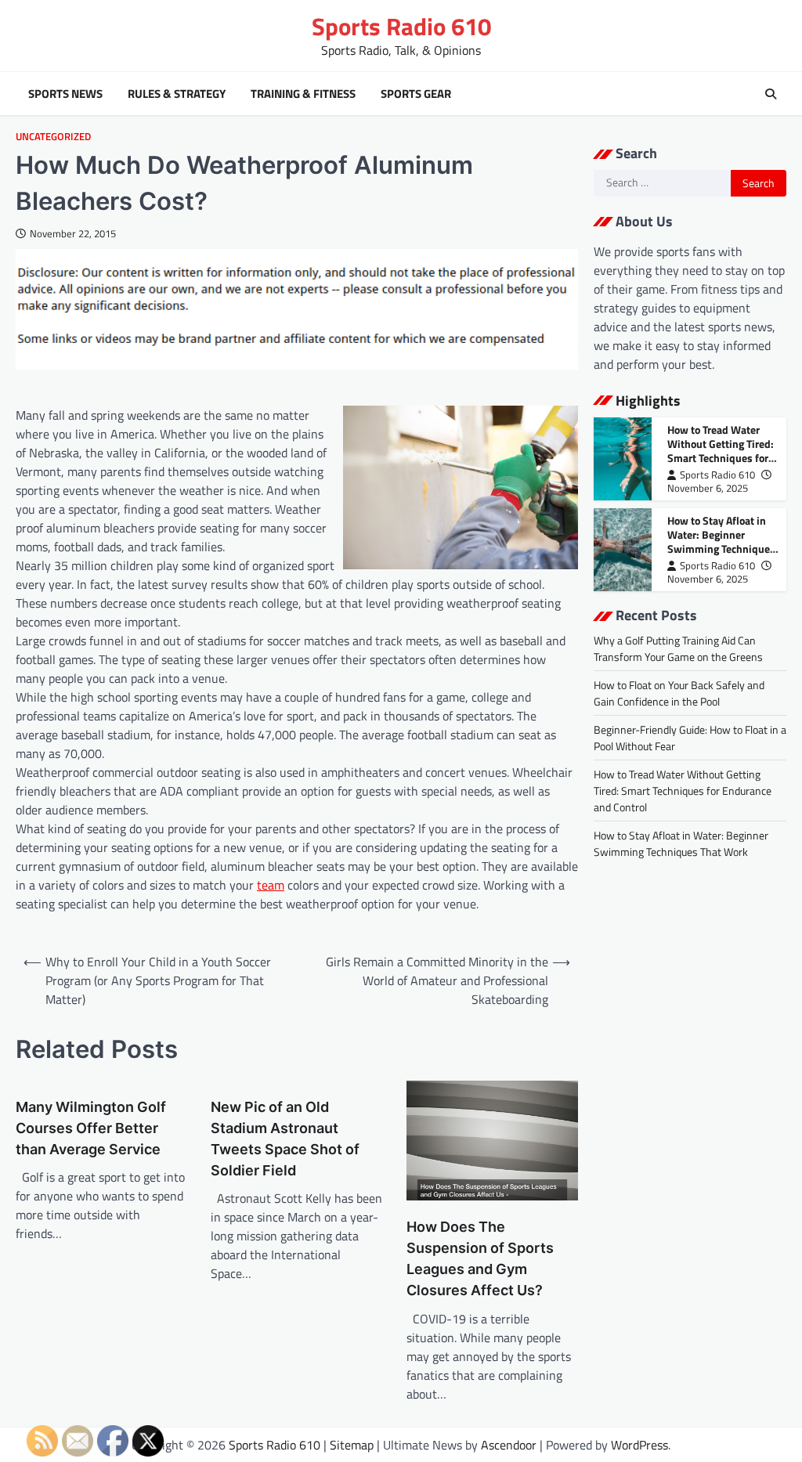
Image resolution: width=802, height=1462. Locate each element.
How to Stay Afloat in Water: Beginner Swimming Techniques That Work (721, 541)
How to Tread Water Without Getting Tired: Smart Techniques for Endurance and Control (721, 450)
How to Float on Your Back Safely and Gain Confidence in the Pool (679, 693)
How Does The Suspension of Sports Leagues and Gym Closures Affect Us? (480, 1258)
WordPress (639, 1444)
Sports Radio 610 (401, 26)
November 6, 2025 (707, 488)
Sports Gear (416, 94)
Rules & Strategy (177, 94)
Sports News (65, 94)
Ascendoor (508, 1444)
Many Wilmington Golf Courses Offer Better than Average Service (91, 1128)
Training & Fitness (303, 94)
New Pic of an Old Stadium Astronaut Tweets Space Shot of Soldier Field (285, 1139)
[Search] (770, 94)
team (270, 884)
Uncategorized (53, 137)
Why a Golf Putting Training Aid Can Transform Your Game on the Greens (678, 648)
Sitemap (352, 1444)
